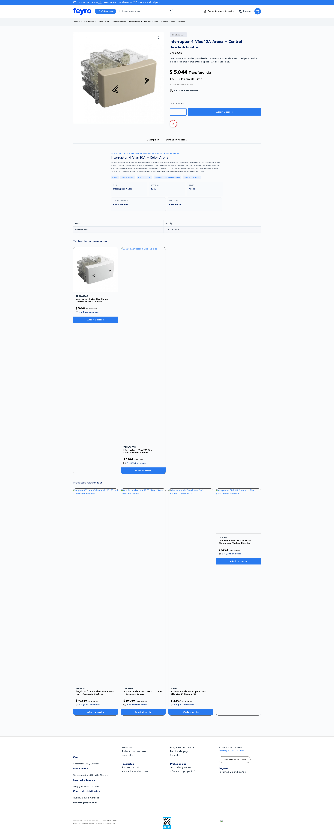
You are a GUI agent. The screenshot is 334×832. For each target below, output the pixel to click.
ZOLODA (80, 688)
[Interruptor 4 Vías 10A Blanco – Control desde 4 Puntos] (95, 269)
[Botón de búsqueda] (170, 11)
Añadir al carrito (224, 111)
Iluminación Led (130, 767)
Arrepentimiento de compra (234, 759)
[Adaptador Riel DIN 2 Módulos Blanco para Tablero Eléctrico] (238, 511)
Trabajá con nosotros (134, 751)
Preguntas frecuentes (182, 747)
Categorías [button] (107, 11)
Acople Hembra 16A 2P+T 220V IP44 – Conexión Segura (142, 692)
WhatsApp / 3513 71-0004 (231, 750)
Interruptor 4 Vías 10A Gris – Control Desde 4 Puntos (138, 451)
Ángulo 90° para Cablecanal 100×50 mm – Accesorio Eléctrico (95, 692)
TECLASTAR (178, 35)
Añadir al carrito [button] (95, 319)
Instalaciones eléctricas (135, 771)
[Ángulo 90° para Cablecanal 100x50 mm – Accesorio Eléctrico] (95, 586)
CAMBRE (223, 537)
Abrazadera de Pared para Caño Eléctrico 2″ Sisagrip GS (188, 692)
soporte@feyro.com (85, 802)
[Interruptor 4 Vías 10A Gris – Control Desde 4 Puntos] (143, 345)
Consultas (175, 755)
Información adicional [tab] (176, 139)
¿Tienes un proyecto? (182, 771)
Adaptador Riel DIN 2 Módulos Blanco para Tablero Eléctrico (235, 541)
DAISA (174, 688)
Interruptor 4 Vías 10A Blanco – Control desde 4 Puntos (93, 300)
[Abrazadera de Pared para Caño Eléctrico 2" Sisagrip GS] (190, 586)
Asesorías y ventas (181, 767)
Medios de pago (179, 751)
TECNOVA (128, 688)
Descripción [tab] (153, 139)
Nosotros (127, 747)
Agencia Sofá (111, 821)
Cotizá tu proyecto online (221, 11)
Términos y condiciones (232, 772)
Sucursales (127, 755)
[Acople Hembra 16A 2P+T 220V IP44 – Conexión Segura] (143, 586)
